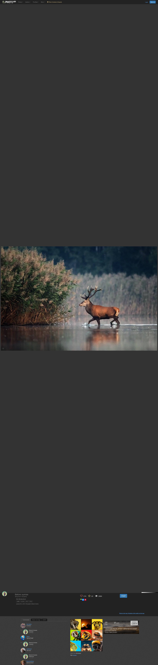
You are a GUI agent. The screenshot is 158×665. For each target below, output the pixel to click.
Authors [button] (27, 2)
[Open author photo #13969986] (75, 624)
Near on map (36, 620)
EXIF (44, 620)
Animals (75, 655)
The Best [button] (35, 2)
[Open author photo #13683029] (97, 645)
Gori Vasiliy (29, 624)
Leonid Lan (29, 648)
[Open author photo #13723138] (97, 635)
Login (146, 2)
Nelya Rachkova (30, 661)
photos (78, 653)
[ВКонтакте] (83, 600)
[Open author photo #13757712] (75, 635)
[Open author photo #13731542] (86, 635)
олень (31, 601)
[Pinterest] (85, 600)
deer (27, 601)
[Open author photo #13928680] (86, 624)
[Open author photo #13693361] (86, 645)
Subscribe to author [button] (123, 596)
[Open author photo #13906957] (97, 624)
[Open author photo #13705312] (75, 645)
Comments (26, 620)
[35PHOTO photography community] (9, 2)
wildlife (18, 601)
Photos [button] (20, 2)
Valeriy (28, 636)
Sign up (153, 2)
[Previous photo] (1, 288)
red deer (22, 601)
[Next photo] (156, 288)
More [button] (42, 2)
